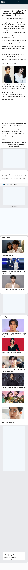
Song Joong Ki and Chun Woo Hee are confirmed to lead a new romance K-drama (14, 13)
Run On (18, 48)
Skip (27, 234)
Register (8, 184)
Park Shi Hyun (12, 48)
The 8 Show (12, 136)
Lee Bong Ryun (18, 54)
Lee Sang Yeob (19, 28)
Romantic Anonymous (7, 133)
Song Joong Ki (7, 23)
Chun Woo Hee (18, 23)
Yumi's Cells (16, 46)
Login (3, 184)
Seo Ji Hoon (10, 54)
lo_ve (4, 18)
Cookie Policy (7, 559)
